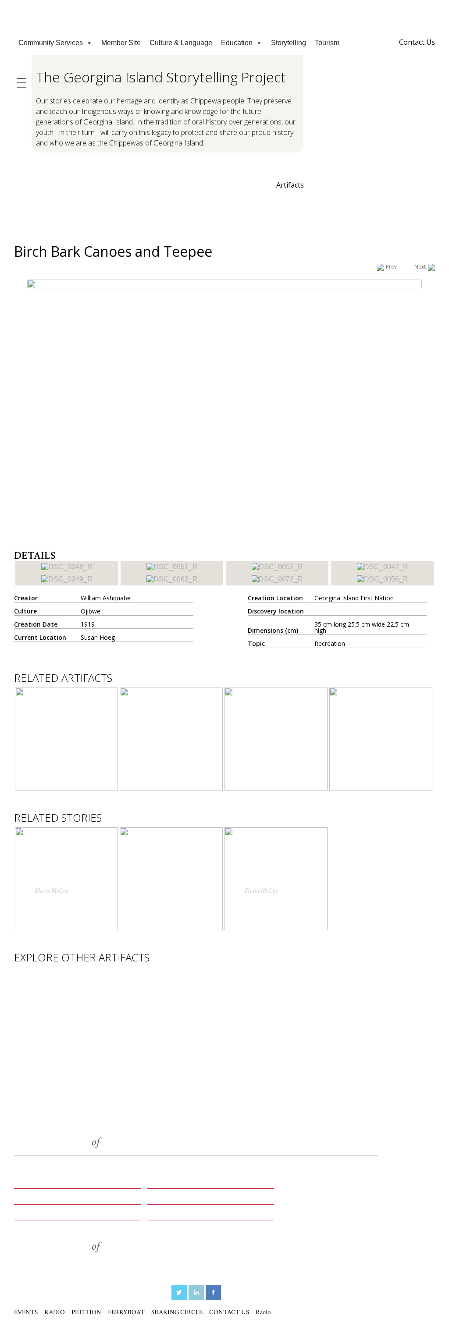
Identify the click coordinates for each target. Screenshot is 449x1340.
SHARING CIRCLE (48, 1215)
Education (237, 42)
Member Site (121, 42)
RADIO (160, 1183)
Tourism (327, 42)
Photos (238, 186)
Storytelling (288, 42)
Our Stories (181, 186)
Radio (263, 1312)
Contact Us (417, 42)
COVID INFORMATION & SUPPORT (224, 8)
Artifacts (290, 185)
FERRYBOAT (171, 1199)
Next (420, 266)
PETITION (33, 1199)
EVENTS (30, 1183)
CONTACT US (173, 1215)
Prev (391, 266)
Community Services (50, 42)
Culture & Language (181, 42)
